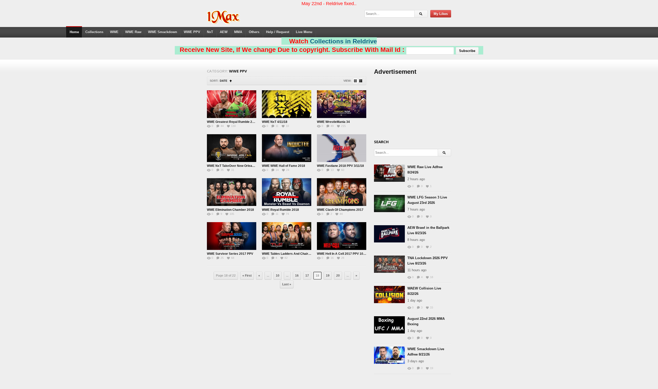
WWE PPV (192, 32)
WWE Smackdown (162, 32)
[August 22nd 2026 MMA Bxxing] (389, 325)
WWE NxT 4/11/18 (274, 122)
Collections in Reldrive (343, 41)
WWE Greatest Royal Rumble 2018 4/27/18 (238, 122)
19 (328, 275)
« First (247, 275)
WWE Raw (133, 32)
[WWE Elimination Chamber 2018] (231, 192)
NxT (210, 32)
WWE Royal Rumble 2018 (280, 210)
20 (338, 275)
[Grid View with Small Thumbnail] (355, 81)
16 (297, 275)
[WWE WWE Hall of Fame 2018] (286, 148)
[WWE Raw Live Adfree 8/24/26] (389, 173)
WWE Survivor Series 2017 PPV (230, 254)
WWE (114, 32)
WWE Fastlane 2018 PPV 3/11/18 (340, 166)
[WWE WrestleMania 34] (341, 104)
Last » (286, 284)
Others (254, 32)
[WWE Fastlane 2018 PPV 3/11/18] (341, 148)
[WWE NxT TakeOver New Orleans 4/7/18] (231, 148)
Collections (94, 32)
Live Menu (304, 32)
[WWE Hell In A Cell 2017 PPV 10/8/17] (341, 236)
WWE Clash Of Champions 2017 (340, 210)
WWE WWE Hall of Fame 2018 (283, 166)
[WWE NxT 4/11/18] (286, 104)
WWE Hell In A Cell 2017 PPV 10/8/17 (343, 254)
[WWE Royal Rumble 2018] (286, 192)
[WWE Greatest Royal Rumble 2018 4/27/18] (231, 104)
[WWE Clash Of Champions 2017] (341, 192)
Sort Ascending (230, 81)
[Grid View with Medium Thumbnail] (360, 81)
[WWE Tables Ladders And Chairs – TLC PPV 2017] (286, 236)
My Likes (441, 14)
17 (307, 275)
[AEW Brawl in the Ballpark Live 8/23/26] (389, 234)
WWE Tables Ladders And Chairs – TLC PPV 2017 (298, 254)
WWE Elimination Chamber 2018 (230, 210)
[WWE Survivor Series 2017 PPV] (231, 236)
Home (74, 32)
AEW (223, 32)
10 (277, 275)
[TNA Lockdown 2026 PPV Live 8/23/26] (389, 264)
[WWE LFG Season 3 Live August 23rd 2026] (389, 203)
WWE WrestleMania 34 (333, 122)
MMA (238, 32)
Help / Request (277, 32)
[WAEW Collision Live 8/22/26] (389, 294)
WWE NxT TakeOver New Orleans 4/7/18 (236, 166)
